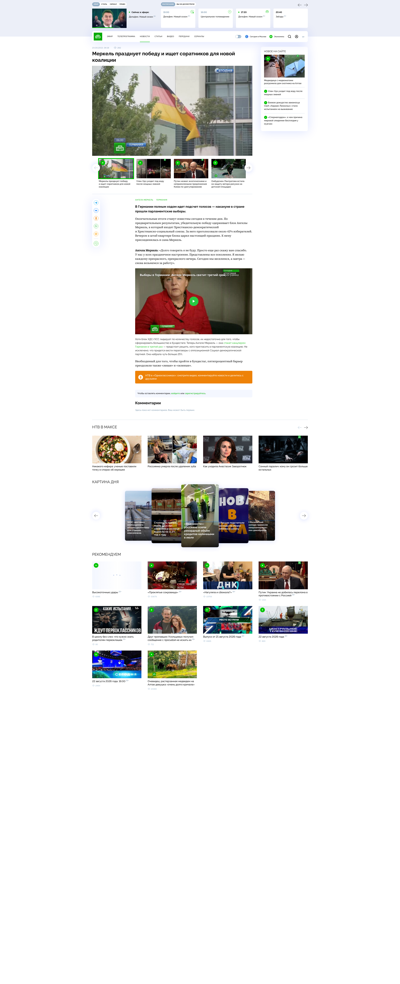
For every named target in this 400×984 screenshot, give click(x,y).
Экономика (279, 36)
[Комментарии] (96, 243)
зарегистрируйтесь (195, 393)
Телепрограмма (126, 36)
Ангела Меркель (144, 200)
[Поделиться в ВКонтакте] (96, 210)
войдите (175, 393)
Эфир (110, 36)
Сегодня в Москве (258, 36)
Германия (161, 200)
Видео (170, 36)
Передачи (184, 36)
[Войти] (296, 36)
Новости (145, 36)
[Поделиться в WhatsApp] (96, 226)
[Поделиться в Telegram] (96, 202)
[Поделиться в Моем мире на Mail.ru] (96, 234)
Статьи (158, 36)
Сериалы (199, 36)
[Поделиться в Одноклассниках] (96, 218)
